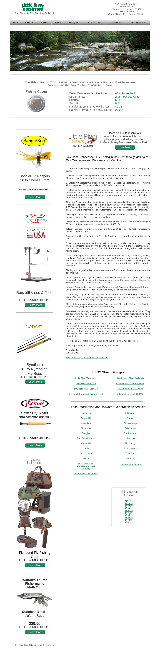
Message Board (138, 22)
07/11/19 (128, 501)
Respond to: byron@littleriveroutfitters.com (87, 357)
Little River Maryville (86, 383)
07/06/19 (128, 513)
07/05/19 (128, 515)
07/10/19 (128, 503)
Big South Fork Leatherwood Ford (86, 394)
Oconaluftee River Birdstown (130, 383)
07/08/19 (128, 508)
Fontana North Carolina (86, 473)
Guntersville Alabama (130, 464)
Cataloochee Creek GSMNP (130, 394)
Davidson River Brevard (86, 388)
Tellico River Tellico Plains (130, 388)
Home (15, 22)
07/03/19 (128, 520)
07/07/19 (128, 510)
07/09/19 (128, 506)
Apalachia (86, 413)
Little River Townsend (85, 378)
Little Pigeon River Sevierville (130, 378)
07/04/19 (128, 517)
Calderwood (130, 413)
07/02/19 (128, 522)
